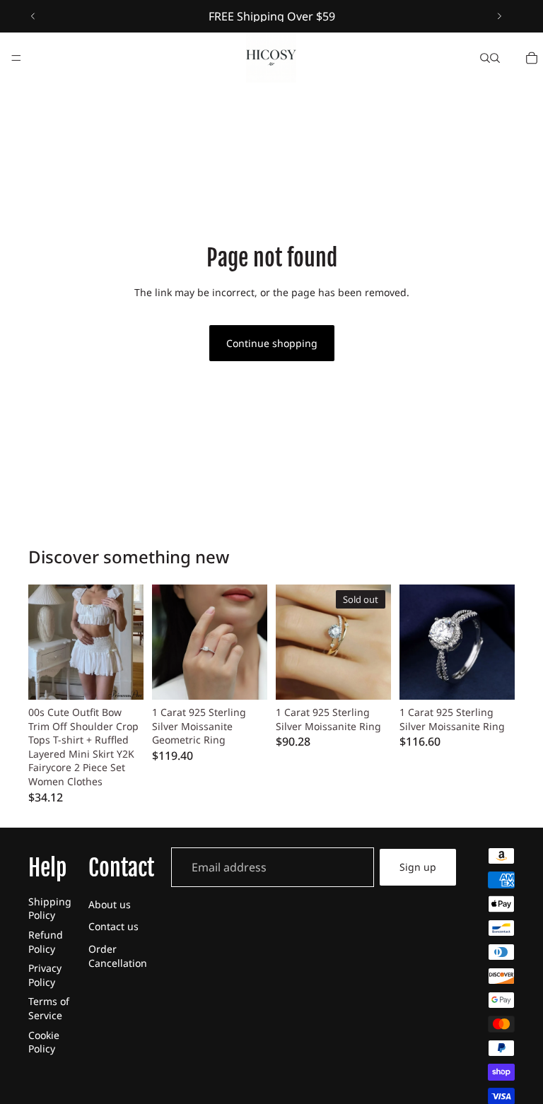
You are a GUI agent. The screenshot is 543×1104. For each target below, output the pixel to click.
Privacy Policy (45, 975)
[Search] (485, 58)
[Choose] (121, 678)
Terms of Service (48, 1008)
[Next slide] (499, 16)
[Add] (245, 678)
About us (109, 904)
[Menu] (16, 58)
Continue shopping (271, 343)
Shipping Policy (49, 908)
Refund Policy (45, 942)
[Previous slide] (33, 16)
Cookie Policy (43, 1042)
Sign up (417, 867)
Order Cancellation (117, 956)
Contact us (113, 926)
